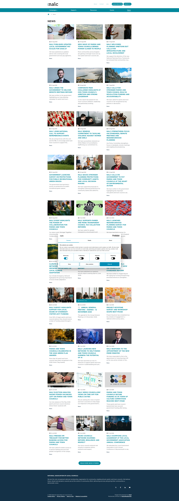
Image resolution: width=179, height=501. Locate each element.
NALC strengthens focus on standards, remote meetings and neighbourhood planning (118, 135)
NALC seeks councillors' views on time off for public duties (89, 394)
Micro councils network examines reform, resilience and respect (88, 439)
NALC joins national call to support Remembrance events (59, 133)
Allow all (110, 264)
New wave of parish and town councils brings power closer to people (89, 46)
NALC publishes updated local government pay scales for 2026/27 (60, 46)
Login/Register (117, 4)
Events (112, 10)
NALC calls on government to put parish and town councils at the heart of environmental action (117, 180)
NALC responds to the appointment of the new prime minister (118, 351)
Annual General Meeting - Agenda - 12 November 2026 (87, 310)
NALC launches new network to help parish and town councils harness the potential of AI (89, 353)
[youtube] (129, 487)
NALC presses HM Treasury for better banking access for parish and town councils (59, 440)
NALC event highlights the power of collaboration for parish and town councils (59, 225)
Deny (69, 264)
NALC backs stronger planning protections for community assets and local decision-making (88, 179)
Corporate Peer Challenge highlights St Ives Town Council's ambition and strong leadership (89, 92)
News (129, 10)
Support (73, 10)
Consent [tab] (68, 240)
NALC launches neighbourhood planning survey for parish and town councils (116, 225)
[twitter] (116, 487)
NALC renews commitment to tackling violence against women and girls (89, 134)
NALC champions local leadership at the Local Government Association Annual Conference (118, 439)
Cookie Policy (51, 496)
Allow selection (89, 264)
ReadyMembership (126, 496)
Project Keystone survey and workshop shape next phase (117, 310)
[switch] (82, 258)
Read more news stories (89, 463)
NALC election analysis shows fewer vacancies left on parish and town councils (60, 395)
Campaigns (52, 10)
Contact (101, 4)
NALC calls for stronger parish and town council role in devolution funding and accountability (118, 92)
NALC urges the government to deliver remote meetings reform (60, 90)
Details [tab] (89, 240)
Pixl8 (130, 494)
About (95, 4)
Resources (93, 10)
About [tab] (110, 240)
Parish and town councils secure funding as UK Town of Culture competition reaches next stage (117, 396)
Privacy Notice (61, 496)
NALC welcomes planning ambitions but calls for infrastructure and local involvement (117, 48)
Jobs (107, 4)
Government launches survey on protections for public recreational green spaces (60, 178)
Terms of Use (70, 496)
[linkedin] (125, 487)
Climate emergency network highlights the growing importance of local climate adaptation (60, 268)
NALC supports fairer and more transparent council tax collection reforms (89, 224)
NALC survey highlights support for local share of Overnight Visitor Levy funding (60, 311)
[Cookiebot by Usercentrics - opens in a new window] (113, 236)
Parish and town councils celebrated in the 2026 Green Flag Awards (60, 352)
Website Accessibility (81, 496)
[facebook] (120, 487)
